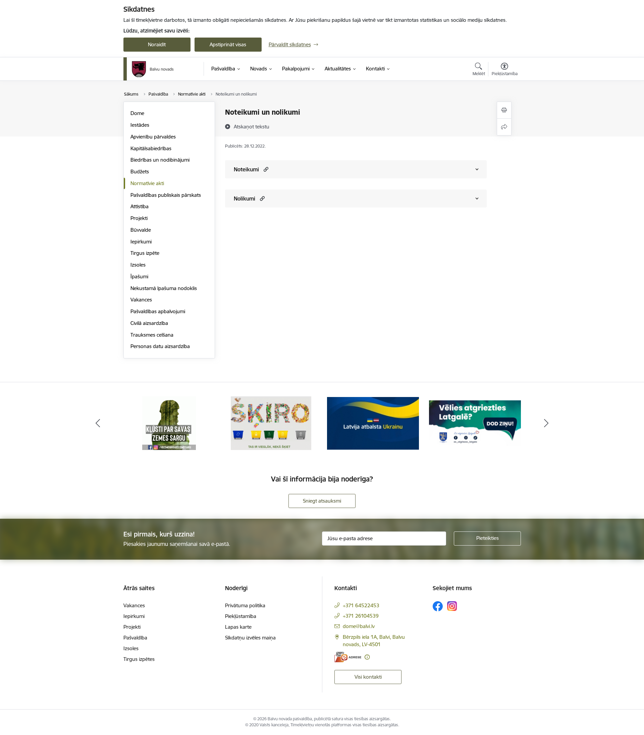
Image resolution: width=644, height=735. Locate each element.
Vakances (141, 299)
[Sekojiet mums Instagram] (452, 606)
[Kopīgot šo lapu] (504, 127)
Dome (137, 113)
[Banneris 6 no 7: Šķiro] (271, 422)
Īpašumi (139, 276)
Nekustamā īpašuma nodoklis (163, 288)
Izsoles (138, 265)
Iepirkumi (141, 241)
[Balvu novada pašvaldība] (153, 69)
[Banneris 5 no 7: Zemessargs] (169, 422)
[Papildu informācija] (367, 657)
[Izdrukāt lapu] (504, 110)
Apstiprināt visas (228, 44)
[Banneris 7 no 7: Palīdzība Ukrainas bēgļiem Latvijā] (373, 422)
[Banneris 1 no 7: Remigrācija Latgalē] (475, 422)
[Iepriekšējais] (97, 423)
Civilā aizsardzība (149, 323)
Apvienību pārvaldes (153, 136)
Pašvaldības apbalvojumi (157, 311)
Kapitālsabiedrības (150, 148)
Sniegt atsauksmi (322, 501)
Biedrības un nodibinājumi (160, 160)
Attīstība (139, 206)
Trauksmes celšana (151, 335)
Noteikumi (246, 169)
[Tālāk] (546, 423)
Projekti (139, 218)
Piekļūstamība (240, 616)
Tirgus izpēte (144, 253)
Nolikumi (244, 198)
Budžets (139, 171)
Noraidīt (157, 44)
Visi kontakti (368, 677)
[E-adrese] (347, 657)
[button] (265, 169)
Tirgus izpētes (139, 659)
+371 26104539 (361, 616)
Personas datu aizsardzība (160, 346)
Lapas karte (238, 627)
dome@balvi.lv (359, 626)
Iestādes (139, 125)
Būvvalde (140, 230)
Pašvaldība (135, 637)
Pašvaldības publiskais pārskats (165, 195)
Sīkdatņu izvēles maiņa (250, 637)
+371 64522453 (361, 605)
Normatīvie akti (147, 183)
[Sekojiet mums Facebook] (438, 606)
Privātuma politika (245, 605)
